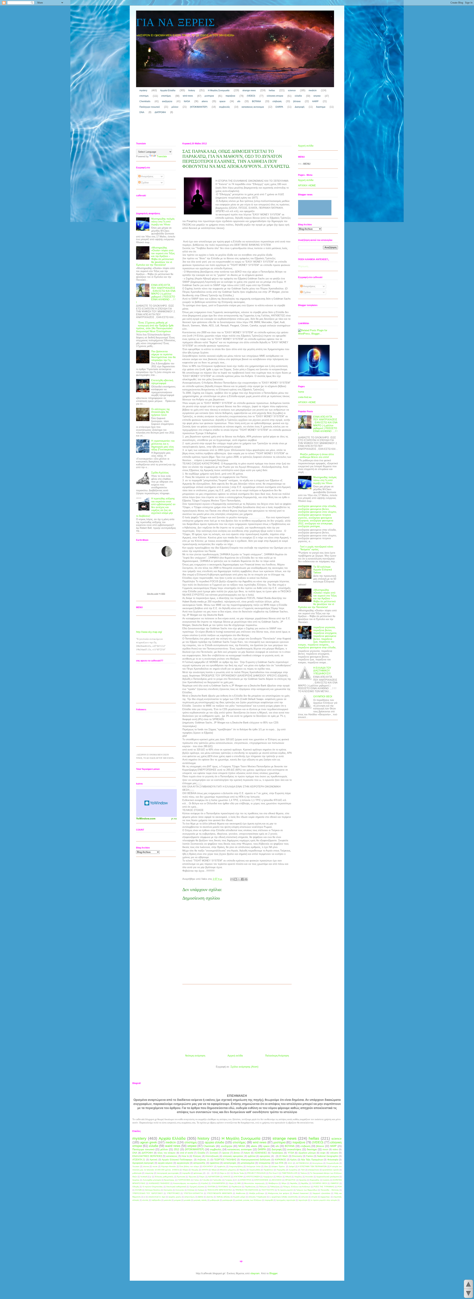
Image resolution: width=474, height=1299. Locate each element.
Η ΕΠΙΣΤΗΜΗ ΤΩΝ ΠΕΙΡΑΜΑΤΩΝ (312, 1166)
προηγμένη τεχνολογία (285, 1200)
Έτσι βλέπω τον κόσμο (189, 1166)
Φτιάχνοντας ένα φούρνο (278, 1193)
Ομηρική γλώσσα (197, 1187)
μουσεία (187, 1200)
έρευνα (225, 1153)
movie (155, 1166)
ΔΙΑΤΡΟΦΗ (160, 112)
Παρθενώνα (236, 1187)
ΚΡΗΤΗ (205, 1170)
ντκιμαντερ (149, 1173)
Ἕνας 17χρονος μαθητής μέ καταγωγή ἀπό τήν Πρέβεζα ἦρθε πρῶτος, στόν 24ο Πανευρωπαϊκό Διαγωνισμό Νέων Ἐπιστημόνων (155, 327)
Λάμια (231, 1183)
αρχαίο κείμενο (165, 1163)
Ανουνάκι (309, 1177)
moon (325, 1149)
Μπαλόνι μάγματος (228, 1170)
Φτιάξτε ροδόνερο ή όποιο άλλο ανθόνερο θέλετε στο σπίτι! (317, 456)
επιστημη (143, 96)
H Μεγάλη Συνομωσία (218, 90)
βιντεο (237, 1153)
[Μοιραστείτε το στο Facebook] (242, 879)
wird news (188, 96)
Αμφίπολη (221, 1166)
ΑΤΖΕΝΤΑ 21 (138, 1159)
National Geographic (327, 1156)
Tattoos (304, 1173)
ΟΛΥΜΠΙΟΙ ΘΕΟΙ (322, 696)
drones (146, 1166)
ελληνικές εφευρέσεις (233, 1156)
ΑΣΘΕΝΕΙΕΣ (260, 1153)
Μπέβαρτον (273, 1183)
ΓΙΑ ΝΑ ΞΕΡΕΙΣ (175, 23)
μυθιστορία (136, 1173)
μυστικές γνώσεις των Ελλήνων (248, 1200)
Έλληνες (197, 1156)
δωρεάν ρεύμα (239, 1197)
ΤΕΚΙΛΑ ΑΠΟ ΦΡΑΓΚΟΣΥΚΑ (219, 1190)
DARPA (279, 107)
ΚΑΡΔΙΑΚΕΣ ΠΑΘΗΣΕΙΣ (159, 1183)
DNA (141, 112)
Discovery (297, 1156)
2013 (290, 1163)
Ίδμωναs (192, 1177)
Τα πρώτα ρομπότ (285, 1190)
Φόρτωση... (304, 266)
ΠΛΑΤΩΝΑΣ (223, 1187)
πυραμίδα (186, 1173)
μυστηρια (209, 96)
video (335, 1149)
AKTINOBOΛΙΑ (302, 1163)
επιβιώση (277, 101)
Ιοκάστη (326, 1180)
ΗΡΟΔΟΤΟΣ (290, 1180)
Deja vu (223, 1173)
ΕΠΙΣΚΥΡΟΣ (245, 1180)
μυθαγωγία (214, 1200)
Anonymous (317, 1163)
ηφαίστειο (214, 1163)
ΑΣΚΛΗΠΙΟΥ (208, 1166)
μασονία (167, 1200)
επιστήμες (166, 96)
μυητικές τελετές (200, 1200)
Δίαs (266, 1166)
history (191, 90)
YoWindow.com (145, 818)
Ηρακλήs (302, 1180)
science (292, 90)
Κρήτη (293, 1159)
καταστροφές (229, 1163)
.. (210, 1173)
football (144, 1177)
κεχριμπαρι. (325, 1197)
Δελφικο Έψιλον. (278, 1166)
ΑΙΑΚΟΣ (226, 1177)
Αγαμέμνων (268, 1177)
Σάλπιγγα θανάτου (152, 1190)
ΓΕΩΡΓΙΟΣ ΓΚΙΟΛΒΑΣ (225, 1159)
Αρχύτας (135, 1180)
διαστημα (320, 107)
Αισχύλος (298, 1177)
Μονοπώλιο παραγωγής (254, 1183)
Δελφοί (292, 1166)
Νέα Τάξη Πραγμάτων (312, 1159)
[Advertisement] (203, 129)
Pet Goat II (273, 1173)
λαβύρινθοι (156, 1200)
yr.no (174, 818)
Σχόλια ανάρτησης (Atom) (244, 1066)
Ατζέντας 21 (203, 1159)
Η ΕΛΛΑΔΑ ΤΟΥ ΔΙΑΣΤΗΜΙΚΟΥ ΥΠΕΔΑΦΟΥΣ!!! (322, 670)
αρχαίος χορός (175, 1197)
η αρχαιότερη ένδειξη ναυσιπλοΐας (284, 1197)
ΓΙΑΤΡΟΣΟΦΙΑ (184, 1180)
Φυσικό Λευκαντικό (301, 1193)
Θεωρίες (194, 1170)
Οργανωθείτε (254, 1170)
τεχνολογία (302, 1200)
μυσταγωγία (227, 1200)
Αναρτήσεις (147, 176)
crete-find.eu (304, 397)
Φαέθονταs (240, 1193)
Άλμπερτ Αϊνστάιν (168, 1166)
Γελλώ (196, 1180)
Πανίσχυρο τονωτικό (149, 107)
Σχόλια (145, 182)
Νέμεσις (243, 1170)
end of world (186, 1153)
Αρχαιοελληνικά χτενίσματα (327, 1177)
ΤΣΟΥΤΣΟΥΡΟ (267, 1190)
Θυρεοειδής (314, 1180)
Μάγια (214, 1170)
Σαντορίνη (168, 1190)
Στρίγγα (201, 1190)
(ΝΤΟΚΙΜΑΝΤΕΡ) (198, 107)
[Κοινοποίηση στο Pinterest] (246, 879)
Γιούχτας (228, 1180)
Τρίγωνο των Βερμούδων (306, 1190)
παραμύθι (269, 1200)
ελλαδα (298, 96)
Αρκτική (153, 1159)
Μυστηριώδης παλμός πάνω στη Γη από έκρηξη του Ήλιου (163, 221)
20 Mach (283, 1156)
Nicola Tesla (239, 1173)
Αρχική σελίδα (235, 1055)
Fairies (309, 1156)
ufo (238, 101)
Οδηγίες (135, 1187)
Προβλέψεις (277, 1153)
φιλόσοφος (198, 1173)
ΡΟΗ (340, 1187)
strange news (249, 90)
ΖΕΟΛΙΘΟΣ (277, 1180)
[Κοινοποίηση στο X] (239, 879)
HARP (315, 101)
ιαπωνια (304, 1197)
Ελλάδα (201, 1153)
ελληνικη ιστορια (275, 96)
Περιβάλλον (268, 1170)
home (301, 391)
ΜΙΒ (239, 1183)
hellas (272, 90)
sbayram (255, 1273)
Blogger (273, 1273)
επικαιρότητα (313, 1170)
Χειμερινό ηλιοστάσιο (321, 1193)
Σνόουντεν (180, 1190)
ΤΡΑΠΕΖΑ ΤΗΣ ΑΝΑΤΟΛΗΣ (246, 1190)
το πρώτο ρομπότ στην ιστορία (324, 1200)
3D (215, 1173)
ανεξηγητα (167, 101)
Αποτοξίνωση (212, 1156)
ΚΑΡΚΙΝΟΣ (280, 1159)
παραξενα (230, 96)
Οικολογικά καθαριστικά (176, 1187)
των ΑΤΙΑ (279, 1163)
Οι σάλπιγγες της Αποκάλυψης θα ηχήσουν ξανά (160, 412)
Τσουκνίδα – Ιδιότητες (330, 1190)
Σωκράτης (293, 1170)
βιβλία (200, 1197)
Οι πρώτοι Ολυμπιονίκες (153, 1187)
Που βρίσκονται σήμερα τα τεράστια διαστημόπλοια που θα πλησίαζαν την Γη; (163, 356)
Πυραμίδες (281, 1170)
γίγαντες (209, 1197)
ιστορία (314, 1197)
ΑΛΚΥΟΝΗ (238, 1177)
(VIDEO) (251, 96)
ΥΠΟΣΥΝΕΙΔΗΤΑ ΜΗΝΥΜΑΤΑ (219, 1193)
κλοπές (145, 1200)
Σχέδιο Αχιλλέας (160, 472)
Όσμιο (202, 1177)
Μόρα (284, 1183)
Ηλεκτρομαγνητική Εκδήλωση (255, 1159)
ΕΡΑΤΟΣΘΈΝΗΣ (261, 1180)
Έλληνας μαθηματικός (164, 1177)
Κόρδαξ (204, 1183)
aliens (205, 101)
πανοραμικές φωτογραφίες (168, 1173)
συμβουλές (224, 107)
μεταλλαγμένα (247, 1163)
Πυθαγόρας (275, 1187)
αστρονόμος (189, 1197)
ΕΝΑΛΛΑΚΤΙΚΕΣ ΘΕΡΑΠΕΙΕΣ (147, 1156)
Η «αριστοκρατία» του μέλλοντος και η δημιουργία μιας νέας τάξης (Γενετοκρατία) (163, 445)
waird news (172, 1145)
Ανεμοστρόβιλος (236, 1166)
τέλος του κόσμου (166, 1153)
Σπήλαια (190, 1190)
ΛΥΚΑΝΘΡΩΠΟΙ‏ (218, 1183)
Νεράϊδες (304, 1183)
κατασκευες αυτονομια (253, 107)
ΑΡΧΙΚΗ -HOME (307, 185)
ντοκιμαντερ (265, 1163)
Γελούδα (205, 1180)
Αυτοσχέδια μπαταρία (152, 1180)
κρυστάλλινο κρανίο (330, 1170)
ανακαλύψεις (294, 1149)
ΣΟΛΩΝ (138, 1190)
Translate (162, 156)
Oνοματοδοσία (332, 1163)
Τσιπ (303, 1170)
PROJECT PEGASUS (256, 1173)
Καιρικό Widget (156, 803)
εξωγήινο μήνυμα (307, 1153)
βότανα (297, 101)
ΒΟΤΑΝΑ (256, 101)
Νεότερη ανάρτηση (195, 1055)
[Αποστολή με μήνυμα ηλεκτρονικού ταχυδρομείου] (232, 879)
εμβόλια (252, 1156)
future (247, 1153)
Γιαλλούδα (217, 1180)
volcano (334, 1153)
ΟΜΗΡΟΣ (335, 1183)
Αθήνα (279, 1177)
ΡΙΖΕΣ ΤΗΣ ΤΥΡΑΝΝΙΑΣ (324, 1187)
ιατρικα (317, 96)
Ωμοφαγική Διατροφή (143, 1163)
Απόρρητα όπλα (253, 1166)
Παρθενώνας (250, 1187)
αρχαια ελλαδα (214, 1142)
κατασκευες (172, 1156)
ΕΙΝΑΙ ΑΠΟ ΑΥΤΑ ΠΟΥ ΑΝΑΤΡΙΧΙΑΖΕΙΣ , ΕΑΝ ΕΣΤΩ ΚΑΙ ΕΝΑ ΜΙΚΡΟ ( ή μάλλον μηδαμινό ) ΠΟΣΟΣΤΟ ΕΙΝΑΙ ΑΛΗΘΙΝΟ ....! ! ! (155, 294)
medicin (313, 90)
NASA (187, 101)
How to (185, 1156)
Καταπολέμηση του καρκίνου (185, 1183)
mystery (143, 90)
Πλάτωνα (263, 1187)
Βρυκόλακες (169, 1180)
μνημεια (177, 1200)
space (222, 101)
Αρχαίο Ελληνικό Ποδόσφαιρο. (177, 1159)
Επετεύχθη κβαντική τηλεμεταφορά (162, 382)
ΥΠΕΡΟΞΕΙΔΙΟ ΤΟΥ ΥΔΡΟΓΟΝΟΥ (147, 1193)
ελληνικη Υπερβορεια (257, 1197)
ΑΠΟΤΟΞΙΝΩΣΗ (253, 1177)
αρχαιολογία (183, 1163)
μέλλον (174, 107)
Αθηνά (288, 1177)
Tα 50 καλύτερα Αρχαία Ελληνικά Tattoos (322, 569)
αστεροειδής (199, 1163)
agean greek (148, 1142)
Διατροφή (299, 107)
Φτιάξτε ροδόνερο (256, 1193)
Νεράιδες (294, 1183)
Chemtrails (144, 101)
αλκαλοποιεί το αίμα (156, 1197)
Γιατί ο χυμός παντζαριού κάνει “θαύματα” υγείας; (316, 548)
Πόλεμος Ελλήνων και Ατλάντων (296, 1187)
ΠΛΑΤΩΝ (211, 1187)
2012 (176, 1149)
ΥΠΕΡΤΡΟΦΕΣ (173, 1193)
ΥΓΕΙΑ (291, 1153)
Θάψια (185, 1170)
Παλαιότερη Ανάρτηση (277, 1055)
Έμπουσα (181, 1177)
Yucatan (135, 1166)
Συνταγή (214, 1153)
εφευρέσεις (265, 1156)
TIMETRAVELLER (289, 1173)
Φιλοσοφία (332, 1159)
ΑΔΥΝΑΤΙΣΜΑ (214, 1177)
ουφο (323, 1153)
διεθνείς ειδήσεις (223, 1197)
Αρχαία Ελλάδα (167, 90)
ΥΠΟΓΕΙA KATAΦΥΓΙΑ (193, 1193)
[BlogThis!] (235, 879)
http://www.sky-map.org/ (149, 632)
